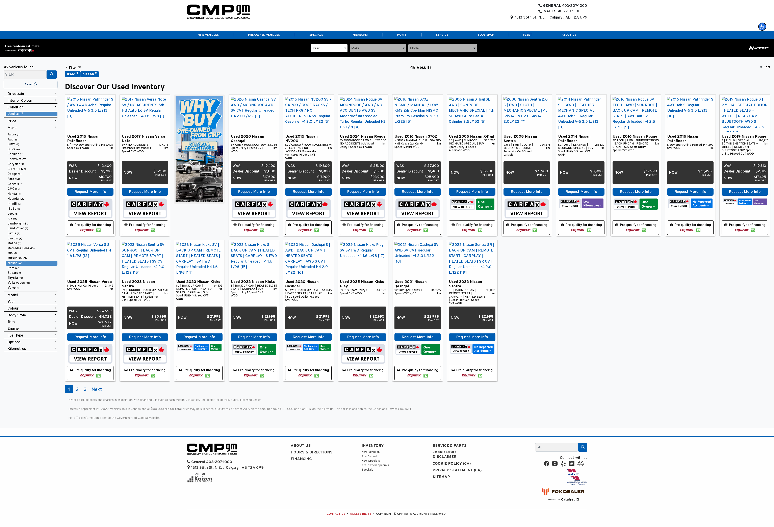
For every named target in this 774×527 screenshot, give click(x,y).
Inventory (373, 446)
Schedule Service (444, 451)
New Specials (371, 460)
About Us (301, 446)
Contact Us (336, 513)
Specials (367, 469)
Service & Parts (450, 446)
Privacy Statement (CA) (457, 470)
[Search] (52, 74)
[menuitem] (32, 113)
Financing (301, 459)
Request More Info (90, 192)
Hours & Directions (312, 452)
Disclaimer (445, 457)
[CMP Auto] (218, 12)
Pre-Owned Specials (375, 465)
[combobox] (329, 47)
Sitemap (441, 477)
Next (97, 389)
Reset (29, 84)
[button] (762, 27)
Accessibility (360, 513)
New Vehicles (371, 451)
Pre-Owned (369, 456)
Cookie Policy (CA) (452, 464)
